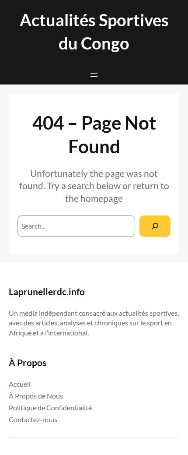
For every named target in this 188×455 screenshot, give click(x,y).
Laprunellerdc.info (47, 291)
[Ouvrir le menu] (94, 75)
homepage (101, 198)
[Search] (155, 226)
